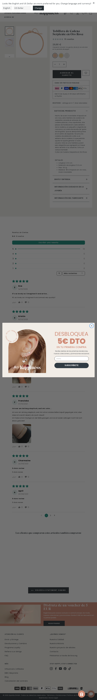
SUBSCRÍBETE (72, 365)
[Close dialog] (92, 326)
